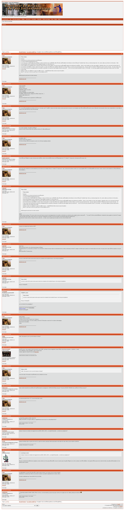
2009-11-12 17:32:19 (6, 347)
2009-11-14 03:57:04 (6, 396)
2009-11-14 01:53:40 (6, 385)
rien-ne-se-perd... (6, 349)
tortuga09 (4, 291)
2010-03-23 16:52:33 (6, 449)
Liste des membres (16, 19)
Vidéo (59, 19)
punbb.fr (121, 506)
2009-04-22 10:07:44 (6, 166)
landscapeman (5, 127)
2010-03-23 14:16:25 (6, 428)
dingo (3, 336)
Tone (3, 55)
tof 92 (3, 441)
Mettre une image (46, 19)
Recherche (28, 19)
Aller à (3, 504)
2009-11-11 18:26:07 (6, 314)
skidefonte (4, 418)
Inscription (34, 19)
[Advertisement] (53, 38)
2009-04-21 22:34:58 (6, 125)
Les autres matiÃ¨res (31, 51)
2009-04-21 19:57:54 (6, 106)
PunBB (118, 504)
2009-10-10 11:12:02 (6, 186)
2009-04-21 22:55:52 (6, 136)
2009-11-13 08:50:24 (6, 366)
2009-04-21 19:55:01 (6, 83)
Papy (3, 451)
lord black (4, 431)
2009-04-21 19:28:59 (6, 53)
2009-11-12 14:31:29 (6, 334)
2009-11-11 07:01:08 (6, 224)
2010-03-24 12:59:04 (6, 490)
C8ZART (4, 188)
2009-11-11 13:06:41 (6, 244)
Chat (52, 19)
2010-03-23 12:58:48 (6, 416)
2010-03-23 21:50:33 (6, 470)
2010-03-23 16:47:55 (6, 439)
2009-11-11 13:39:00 (6, 256)
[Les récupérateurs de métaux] (32, 15)
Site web (4, 68)
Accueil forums (5, 19)
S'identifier (39, 19)
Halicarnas (5, 387)
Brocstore (37, 351)
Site (10, 19)
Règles (23, 19)
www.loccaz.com (22, 78)
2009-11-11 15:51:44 (6, 276)
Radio (55, 19)
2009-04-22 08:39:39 (6, 156)
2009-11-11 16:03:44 (6, 289)
